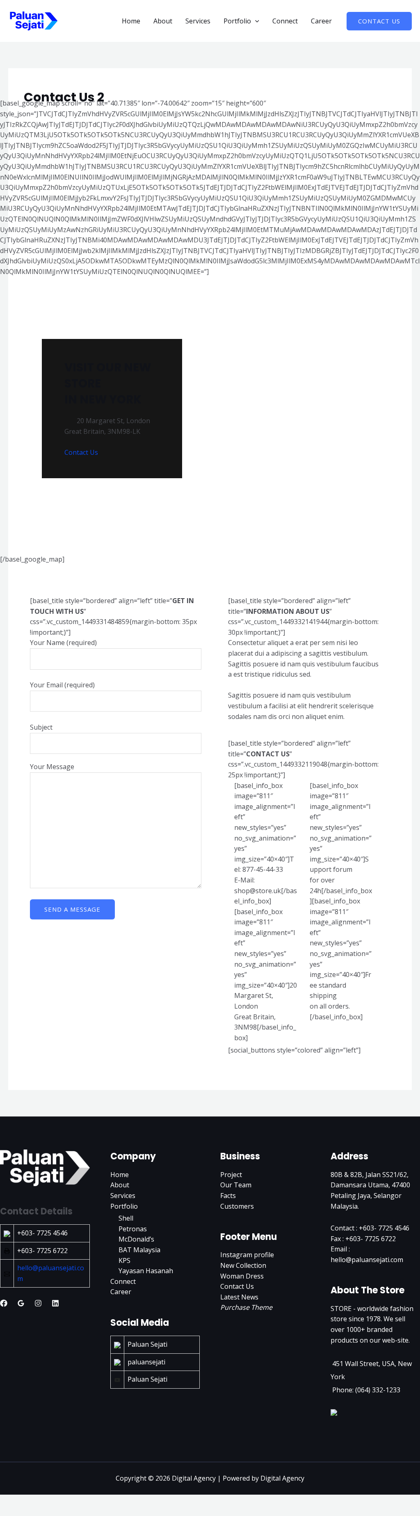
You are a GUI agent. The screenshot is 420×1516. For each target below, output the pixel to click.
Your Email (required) (62, 684)
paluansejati (146, 1361)
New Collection (243, 1265)
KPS (124, 1260)
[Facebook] (3, 1303)
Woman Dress (242, 1276)
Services (197, 20)
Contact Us (81, 452)
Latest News (239, 1297)
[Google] (21, 1303)
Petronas (133, 1228)
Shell (126, 1218)
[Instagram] (38, 1303)
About (162, 20)
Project (231, 1174)
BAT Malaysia (139, 1249)
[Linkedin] (55, 1303)
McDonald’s (136, 1239)
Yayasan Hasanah (146, 1270)
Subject (41, 727)
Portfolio (237, 20)
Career (321, 20)
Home (131, 20)
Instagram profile (247, 1254)
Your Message (52, 766)
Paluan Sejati (147, 1344)
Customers (237, 1206)
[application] (255, 20)
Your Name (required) (63, 642)
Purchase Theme (246, 1307)
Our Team (235, 1184)
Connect (285, 20)
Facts (228, 1195)
